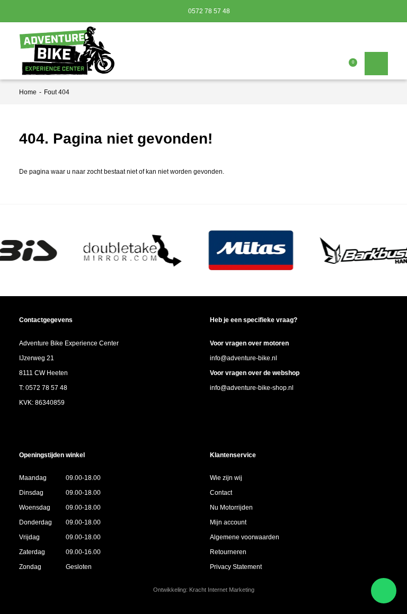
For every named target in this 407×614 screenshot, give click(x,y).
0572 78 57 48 (208, 11)
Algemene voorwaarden (244, 537)
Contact (221, 492)
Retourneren (228, 552)
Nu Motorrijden (231, 507)
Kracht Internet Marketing (221, 589)
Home (28, 92)
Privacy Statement (236, 567)
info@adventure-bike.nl (243, 358)
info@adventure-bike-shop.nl (252, 387)
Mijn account (228, 522)
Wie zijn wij (226, 478)
